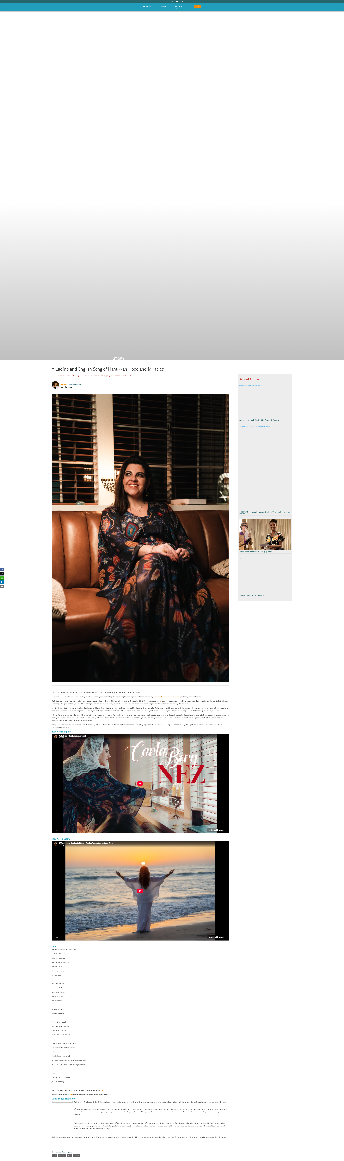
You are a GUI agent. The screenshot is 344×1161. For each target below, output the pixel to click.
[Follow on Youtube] (177, 1)
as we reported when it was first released (167, 697)
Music (69, 1155)
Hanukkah (61, 1155)
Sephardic (76, 1155)
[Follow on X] (162, 1)
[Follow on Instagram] (172, 1)
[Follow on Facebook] (167, 1)
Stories (147, 6)
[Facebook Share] (2, 569)
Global (54, 1155)
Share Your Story (179, 6)
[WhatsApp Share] (2, 577)
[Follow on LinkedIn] (182, 1)
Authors (163, 6)
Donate (197, 6)
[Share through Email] (2, 586)
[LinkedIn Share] (2, 582)
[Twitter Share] (2, 573)
